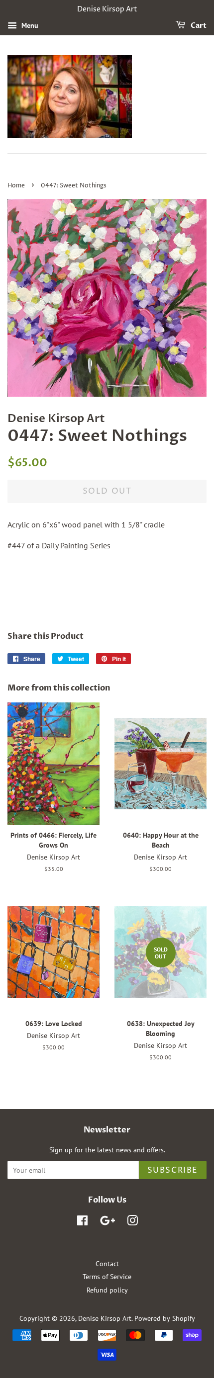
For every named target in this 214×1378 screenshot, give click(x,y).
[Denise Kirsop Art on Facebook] (82, 1222)
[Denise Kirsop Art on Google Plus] (107, 1222)
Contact (107, 1263)
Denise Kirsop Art (104, 1318)
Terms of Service (107, 1276)
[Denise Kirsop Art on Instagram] (132, 1222)
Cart (198, 25)
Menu (28, 25)
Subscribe (172, 1170)
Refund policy (107, 1290)
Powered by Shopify (164, 1318)
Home (16, 185)
